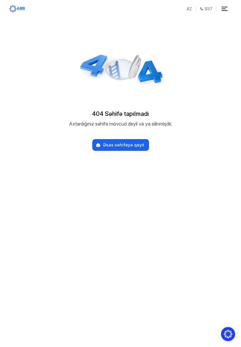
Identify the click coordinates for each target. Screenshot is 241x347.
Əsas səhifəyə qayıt (123, 145)
